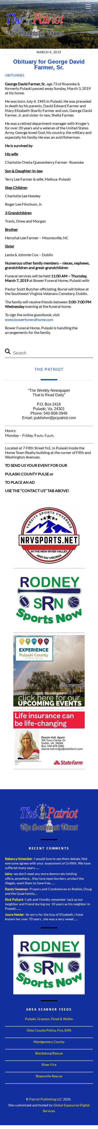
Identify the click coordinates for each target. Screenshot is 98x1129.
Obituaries (14, 75)
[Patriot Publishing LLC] (34, 36)
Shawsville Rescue (49, 1076)
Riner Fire (49, 1065)
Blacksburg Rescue (49, 1053)
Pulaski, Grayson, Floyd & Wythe (49, 1019)
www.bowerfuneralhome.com (29, 319)
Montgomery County (49, 1042)
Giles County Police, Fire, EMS (49, 1030)
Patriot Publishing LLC (45, 1099)
